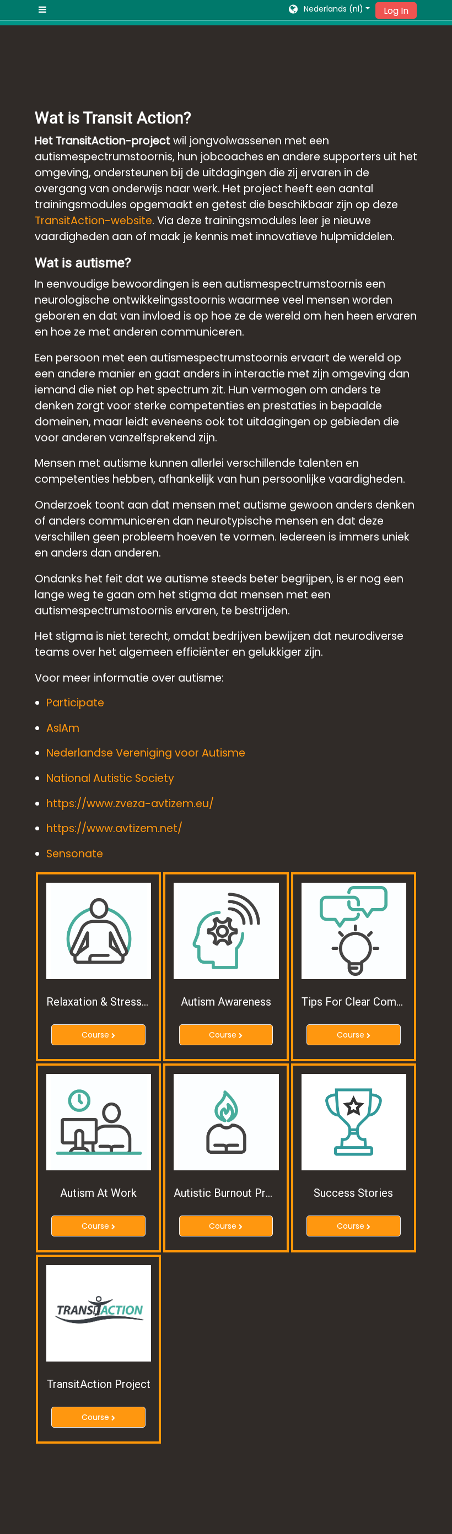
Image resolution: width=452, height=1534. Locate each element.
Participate (75, 702)
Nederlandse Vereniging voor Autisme (145, 753)
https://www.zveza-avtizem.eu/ (130, 803)
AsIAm (62, 728)
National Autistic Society (110, 778)
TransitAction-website (93, 220)
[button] (328, 10)
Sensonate (74, 853)
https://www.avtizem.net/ (114, 828)
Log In (396, 10)
